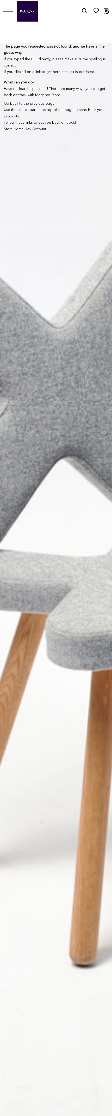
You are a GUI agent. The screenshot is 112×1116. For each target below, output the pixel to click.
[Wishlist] (96, 12)
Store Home (13, 129)
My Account (36, 129)
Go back (11, 103)
